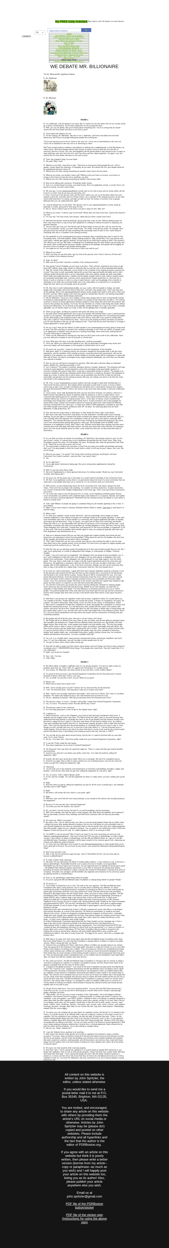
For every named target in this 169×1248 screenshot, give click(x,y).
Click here (106, 508)
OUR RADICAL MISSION (69, 48)
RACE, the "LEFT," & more (69, 56)
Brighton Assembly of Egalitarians (69, 37)
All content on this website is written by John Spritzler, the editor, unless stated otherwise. (84, 1078)
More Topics (69, 58)
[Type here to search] (86, 30)
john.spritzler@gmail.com (84, 1196)
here (90, 933)
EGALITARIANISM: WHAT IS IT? (69, 49)
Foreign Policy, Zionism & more (69, 54)
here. (65, 1008)
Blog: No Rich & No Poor (69, 46)
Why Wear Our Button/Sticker (69, 41)
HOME (69, 34)
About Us (69, 44)
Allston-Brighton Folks (69, 39)
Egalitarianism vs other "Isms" (69, 51)
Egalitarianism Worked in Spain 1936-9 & (69, 53)
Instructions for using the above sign (85, 1220)
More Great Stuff (69, 60)
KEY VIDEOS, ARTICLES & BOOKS (69, 36)
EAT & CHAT (69, 42)
